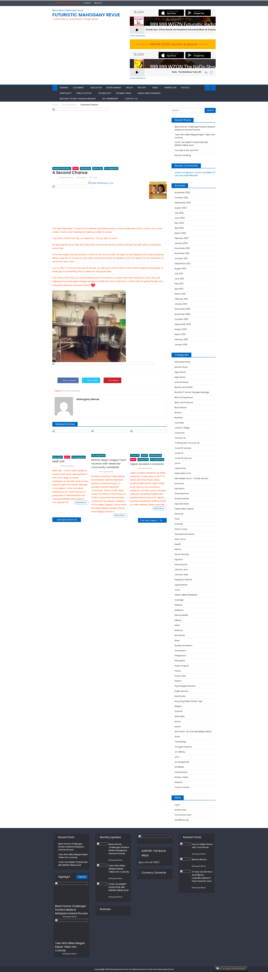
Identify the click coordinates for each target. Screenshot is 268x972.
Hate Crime (180, 539)
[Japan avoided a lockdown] (148, 440)
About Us (98, 3)
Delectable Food (183, 473)
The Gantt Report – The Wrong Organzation (153, 520)
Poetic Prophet (182, 665)
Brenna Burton (199, 859)
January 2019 (181, 344)
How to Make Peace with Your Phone (202, 846)
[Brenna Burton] (185, 861)
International (155, 455)
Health (129, 87)
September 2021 (182, 263)
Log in (177, 804)
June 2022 (180, 217)
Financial (179, 513)
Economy (179, 483)
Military (178, 620)
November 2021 (182, 253)
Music (177, 625)
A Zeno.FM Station (137, 36)
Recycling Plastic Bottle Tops (188, 701)
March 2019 (180, 334)
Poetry (178, 670)
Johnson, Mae (181, 574)
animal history (181, 382)
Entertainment (114, 87)
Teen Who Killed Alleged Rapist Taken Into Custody (195, 136)
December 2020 (182, 309)
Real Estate (180, 696)
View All (82, 876)
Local (177, 589)
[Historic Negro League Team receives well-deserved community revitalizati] (109, 440)
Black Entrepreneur (184, 397)
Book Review (180, 407)
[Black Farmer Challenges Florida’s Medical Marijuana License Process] (71, 892)
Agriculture (180, 377)
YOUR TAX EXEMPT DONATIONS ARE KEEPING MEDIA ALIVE (191, 144)
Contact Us (131, 98)
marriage (179, 600)
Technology (104, 93)
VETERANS (179, 767)
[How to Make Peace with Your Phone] (185, 846)
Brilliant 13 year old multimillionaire (195, 174)
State (177, 736)
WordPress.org (181, 819)
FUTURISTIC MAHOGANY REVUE (86, 15)
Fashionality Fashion (184, 508)
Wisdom (179, 782)
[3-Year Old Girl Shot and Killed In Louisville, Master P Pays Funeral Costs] (185, 874)
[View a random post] (213, 88)
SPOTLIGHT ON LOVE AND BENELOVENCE (193, 731)
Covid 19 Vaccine (183, 448)
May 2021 (179, 283)
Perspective (170, 87)
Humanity (66, 390)
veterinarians (181, 772)
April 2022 (179, 228)
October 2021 (181, 258)
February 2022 (181, 238)
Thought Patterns (183, 746)
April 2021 (179, 288)
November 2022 (182, 192)
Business (64, 87)
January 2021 (181, 304)
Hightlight (64, 877)
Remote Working (183, 155)
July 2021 (179, 273)
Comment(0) (81, 177)
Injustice (179, 559)
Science (178, 711)
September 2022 (183, 202)
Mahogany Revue (66, 177)
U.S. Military (180, 751)
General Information (61, 168)
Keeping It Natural (183, 579)
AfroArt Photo (181, 367)
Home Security (182, 554)
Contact (87, 3)
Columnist (78, 87)
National (179, 630)
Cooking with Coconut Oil (187, 443)
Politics (185, 87)
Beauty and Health (184, 387)
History (142, 87)
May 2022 (179, 223)
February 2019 (181, 339)
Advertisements (182, 361)
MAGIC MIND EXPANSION (149, 93)
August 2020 (181, 329)
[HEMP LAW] (70, 441)
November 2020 (182, 314)
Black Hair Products (184, 402)
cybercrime (180, 468)
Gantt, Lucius (181, 529)
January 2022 (181, 243)
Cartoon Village (182, 427)
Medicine (179, 610)
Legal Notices (181, 584)
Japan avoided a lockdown (147, 464)
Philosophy (180, 660)
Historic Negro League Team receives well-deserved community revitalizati (108, 463)
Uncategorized (111, 168)
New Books (180, 635)
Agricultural (180, 372)
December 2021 (182, 248)
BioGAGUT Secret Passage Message (78, 98)
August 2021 (180, 268)
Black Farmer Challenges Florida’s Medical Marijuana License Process (195, 128)
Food (177, 518)
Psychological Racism (185, 686)
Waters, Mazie (181, 777)
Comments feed (183, 814)
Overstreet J (181, 650)
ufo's (177, 757)
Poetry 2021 (180, 675)
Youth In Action (182, 787)
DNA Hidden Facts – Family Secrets (191, 478)
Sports (178, 721)
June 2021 (179, 278)
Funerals (179, 524)
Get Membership (110, 98)
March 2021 (180, 293)
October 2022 (181, 197)
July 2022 (179, 212)
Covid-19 (135, 455)
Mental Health (181, 615)
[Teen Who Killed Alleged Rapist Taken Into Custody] (71, 929)
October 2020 (181, 319)
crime (177, 463)
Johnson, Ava (181, 569)
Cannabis (179, 422)
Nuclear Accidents (183, 645)
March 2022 (180, 233)
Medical (178, 605)
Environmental (182, 498)
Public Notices (83, 93)
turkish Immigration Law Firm (189, 172)
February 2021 (181, 299)
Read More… (81, 502)
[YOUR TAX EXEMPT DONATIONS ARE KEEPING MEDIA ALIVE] (102, 886)
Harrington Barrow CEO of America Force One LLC (69, 519)
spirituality (75, 390)
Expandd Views (123, 93)
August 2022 (181, 207)
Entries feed (180, 809)
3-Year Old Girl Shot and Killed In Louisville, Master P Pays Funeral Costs (202, 876)
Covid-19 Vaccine (183, 458)
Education (96, 87)
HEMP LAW (58, 461)
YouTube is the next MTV (187, 150)
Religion (178, 706)
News (155, 87)
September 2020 (183, 324)
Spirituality (66, 93)
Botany (178, 412)
